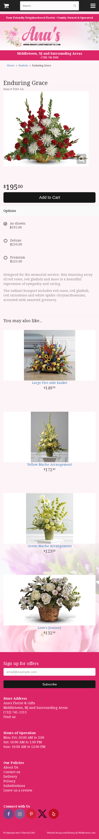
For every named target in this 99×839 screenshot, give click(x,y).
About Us (10, 767)
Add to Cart (49, 197)
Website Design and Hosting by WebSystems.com (71, 833)
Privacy (9, 781)
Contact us (11, 772)
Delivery (10, 776)
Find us (9, 717)
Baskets (23, 65)
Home (11, 65)
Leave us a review (17, 790)
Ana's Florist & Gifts (33, 36)
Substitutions (14, 786)
